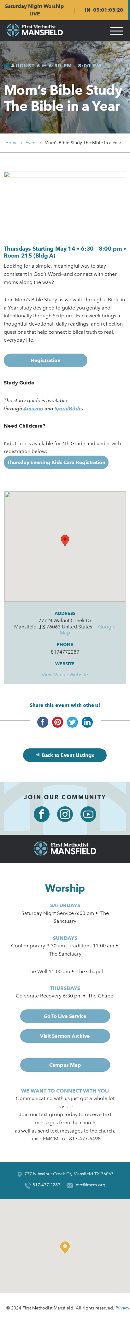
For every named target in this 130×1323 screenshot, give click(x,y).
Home (11, 142)
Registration (46, 360)
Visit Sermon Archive (65, 1036)
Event (31, 142)
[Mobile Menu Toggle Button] (116, 30)
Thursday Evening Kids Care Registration (56, 462)
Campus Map (65, 1065)
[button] (66, 1248)
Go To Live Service (65, 1016)
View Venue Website (65, 675)
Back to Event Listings (67, 755)
